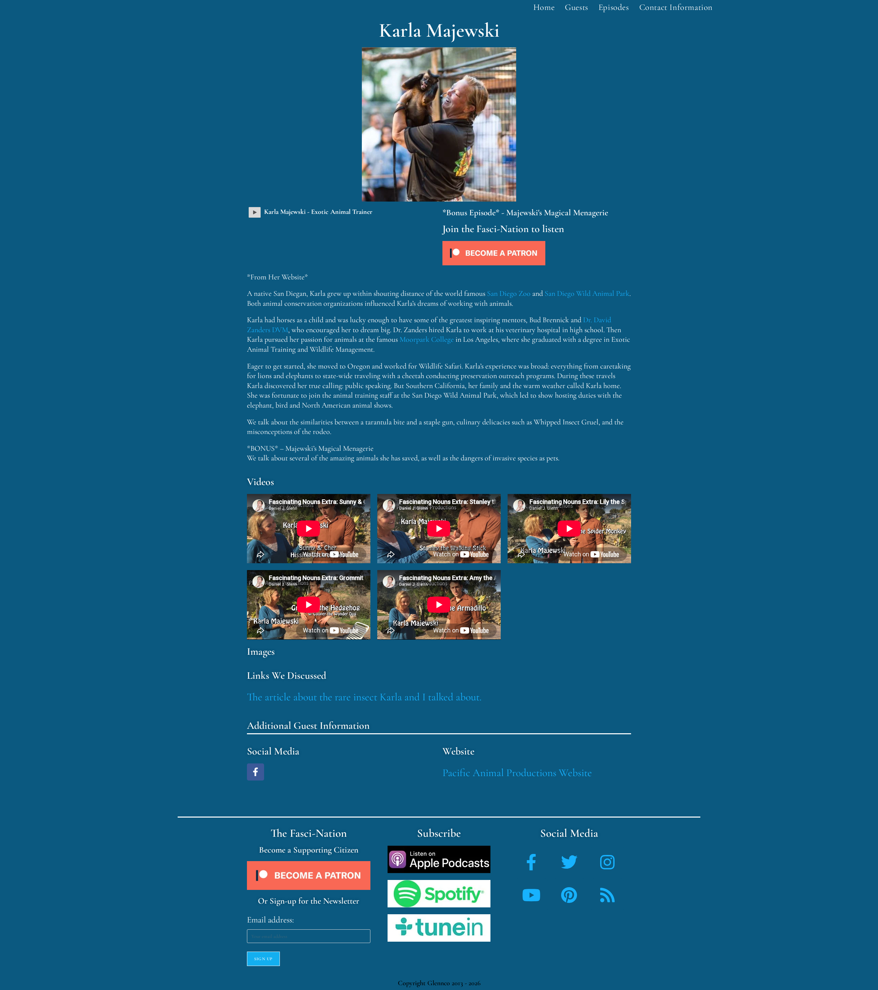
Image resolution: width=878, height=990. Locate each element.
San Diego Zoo (509, 293)
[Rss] (607, 895)
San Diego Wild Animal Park (587, 293)
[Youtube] (531, 895)
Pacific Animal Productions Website (517, 772)
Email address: (270, 920)
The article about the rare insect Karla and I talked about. (364, 696)
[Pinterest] (569, 895)
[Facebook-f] (255, 772)
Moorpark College (427, 339)
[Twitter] (569, 862)
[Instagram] (607, 862)
